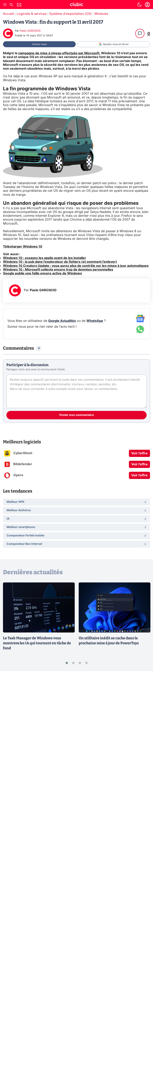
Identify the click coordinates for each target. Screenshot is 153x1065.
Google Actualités (62, 320)
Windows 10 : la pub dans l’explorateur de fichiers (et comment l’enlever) (60, 261)
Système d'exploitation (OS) (70, 13)
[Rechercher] (11, 5)
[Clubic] (76, 5)
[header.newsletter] (19, 5)
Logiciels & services (31, 13)
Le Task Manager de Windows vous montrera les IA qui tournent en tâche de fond (37, 643)
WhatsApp (94, 320)
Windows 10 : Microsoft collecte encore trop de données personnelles (58, 269)
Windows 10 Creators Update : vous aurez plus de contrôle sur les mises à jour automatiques (76, 265)
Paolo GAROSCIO (30, 31)
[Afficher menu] (5, 4)
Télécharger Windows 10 (22, 246)
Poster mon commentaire (76, 415)
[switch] (139, 4)
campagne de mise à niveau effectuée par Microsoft (58, 53)
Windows (101, 13)
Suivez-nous (39, 44)
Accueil (8, 13)
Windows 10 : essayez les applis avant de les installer (44, 258)
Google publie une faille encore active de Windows (42, 273)
